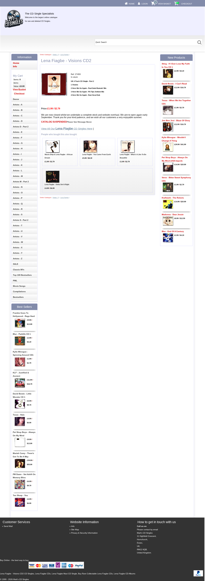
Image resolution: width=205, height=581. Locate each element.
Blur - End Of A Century (173, 231)
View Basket (164, 4)
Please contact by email (147, 529)
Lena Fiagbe (64, 54)
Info (72, 526)
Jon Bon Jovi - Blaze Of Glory (176, 120)
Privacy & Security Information (84, 533)
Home (132, 4)
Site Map (75, 529)
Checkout (186, 4)
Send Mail (8, 526)
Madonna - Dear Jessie (173, 214)
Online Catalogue (45, 54)
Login (145, 4)
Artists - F (56, 54)
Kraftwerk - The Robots (173, 198)
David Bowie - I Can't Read (174, 84)
